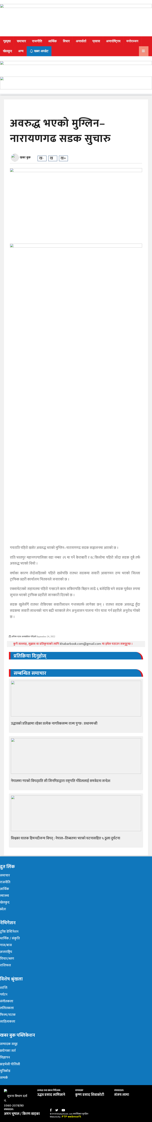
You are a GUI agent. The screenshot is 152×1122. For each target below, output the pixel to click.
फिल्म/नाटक (8, 1015)
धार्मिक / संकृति (10, 938)
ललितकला (7, 1008)
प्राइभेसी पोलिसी (10, 1064)
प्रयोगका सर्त (8, 1051)
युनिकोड (5, 1071)
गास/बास (6, 945)
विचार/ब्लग (7, 958)
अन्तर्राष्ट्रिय (113, 41)
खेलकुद (7, 51)
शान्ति (3, 988)
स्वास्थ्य (4, 895)
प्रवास (96, 41)
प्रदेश (3, 909)
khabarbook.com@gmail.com (81, 644)
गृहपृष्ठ (7, 41)
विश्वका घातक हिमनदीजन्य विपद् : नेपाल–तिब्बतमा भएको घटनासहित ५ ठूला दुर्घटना (65, 838)
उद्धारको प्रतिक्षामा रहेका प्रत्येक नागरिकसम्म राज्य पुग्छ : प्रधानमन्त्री (54, 724)
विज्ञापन (5, 1057)
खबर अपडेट (40, 51)
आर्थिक (52, 41)
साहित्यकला (7, 1021)
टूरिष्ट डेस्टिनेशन (9, 931)
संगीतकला (6, 1001)
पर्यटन (3, 994)
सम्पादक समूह (9, 1044)
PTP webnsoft (71, 1116)
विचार (66, 41)
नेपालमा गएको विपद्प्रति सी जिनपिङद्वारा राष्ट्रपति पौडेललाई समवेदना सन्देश (60, 781)
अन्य (20, 51)
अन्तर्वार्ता (81, 41)
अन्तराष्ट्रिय (6, 952)
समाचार (21, 41)
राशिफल (5, 965)
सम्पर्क (4, 1078)
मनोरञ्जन (132, 41)
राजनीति (37, 41)
